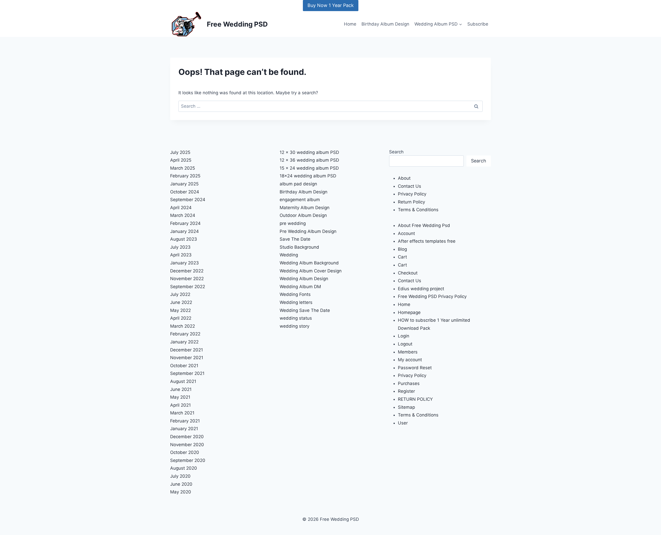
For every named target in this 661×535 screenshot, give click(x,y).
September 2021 (187, 373)
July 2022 (180, 294)
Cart (402, 256)
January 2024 (184, 231)
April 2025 (180, 160)
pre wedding (293, 223)
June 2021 (181, 389)
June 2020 (181, 484)
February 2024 (185, 223)
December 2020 (187, 436)
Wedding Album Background (309, 262)
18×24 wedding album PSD (308, 175)
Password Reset (415, 367)
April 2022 (180, 318)
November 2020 (187, 444)
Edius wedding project (421, 288)
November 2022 (187, 278)
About (404, 178)
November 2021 (186, 357)
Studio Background (299, 247)
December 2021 (186, 349)
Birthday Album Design (385, 24)
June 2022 (181, 302)
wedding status (296, 318)
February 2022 (185, 333)
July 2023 (180, 247)
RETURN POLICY (415, 399)
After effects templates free (426, 241)
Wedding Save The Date (305, 310)
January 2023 (184, 262)
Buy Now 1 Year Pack (331, 5)
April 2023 (181, 254)
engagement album (300, 199)
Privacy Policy (412, 193)
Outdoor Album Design (303, 215)
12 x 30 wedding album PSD (309, 152)
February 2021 (185, 420)
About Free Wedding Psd (424, 225)
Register (406, 391)
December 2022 (186, 270)
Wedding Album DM (300, 286)
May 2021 (180, 397)
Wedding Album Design (304, 278)
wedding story (294, 326)
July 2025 (180, 152)
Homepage (409, 312)
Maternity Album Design (304, 207)
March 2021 (182, 412)
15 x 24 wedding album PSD (309, 168)
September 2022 (187, 286)
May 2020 (180, 491)
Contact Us (409, 186)
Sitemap (406, 407)
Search (396, 151)
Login (403, 336)
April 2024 (181, 207)
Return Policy (411, 201)
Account (406, 233)
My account (410, 359)
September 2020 (187, 460)
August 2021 (183, 381)
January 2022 (184, 341)
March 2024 (182, 215)
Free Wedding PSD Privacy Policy (432, 296)
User (403, 423)
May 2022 (180, 310)
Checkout (408, 273)
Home (350, 24)
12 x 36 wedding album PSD (309, 160)
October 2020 (184, 452)
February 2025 (185, 175)
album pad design (298, 183)
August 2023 (183, 239)
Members (408, 352)
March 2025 (182, 168)
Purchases (409, 383)
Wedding (289, 254)
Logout (405, 344)
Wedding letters (296, 302)
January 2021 (184, 428)
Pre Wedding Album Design (308, 231)
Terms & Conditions (418, 209)
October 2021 (184, 365)
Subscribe (477, 24)
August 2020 (183, 468)
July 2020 (180, 476)
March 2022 (182, 326)
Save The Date (295, 239)
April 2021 (180, 405)
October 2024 (184, 191)
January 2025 (184, 183)
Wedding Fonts (295, 294)
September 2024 (187, 199)
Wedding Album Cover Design (311, 270)
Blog (402, 249)
